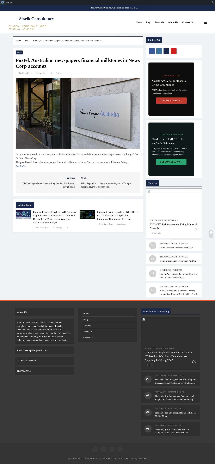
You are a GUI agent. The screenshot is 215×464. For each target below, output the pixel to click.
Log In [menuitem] (9, 2)
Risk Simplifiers (24, 73)
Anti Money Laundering (156, 348)
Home (139, 22)
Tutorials (159, 22)
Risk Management (158, 220)
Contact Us (187, 22)
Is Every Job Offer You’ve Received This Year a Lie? (115, 8)
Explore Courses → (171, 100)
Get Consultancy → (171, 162)
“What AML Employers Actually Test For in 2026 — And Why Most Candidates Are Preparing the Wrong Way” (168, 356)
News (19, 53)
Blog (148, 22)
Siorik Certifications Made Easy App (176, 247)
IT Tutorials (165, 270)
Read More (21, 166)
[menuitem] (2, 2)
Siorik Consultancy (36, 18)
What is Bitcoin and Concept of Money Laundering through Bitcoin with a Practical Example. (179, 294)
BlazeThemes (143, 458)
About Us (173, 22)
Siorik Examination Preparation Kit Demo (179, 261)
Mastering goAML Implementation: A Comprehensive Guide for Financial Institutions (172, 432)
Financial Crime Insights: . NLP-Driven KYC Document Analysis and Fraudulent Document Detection (118, 215)
